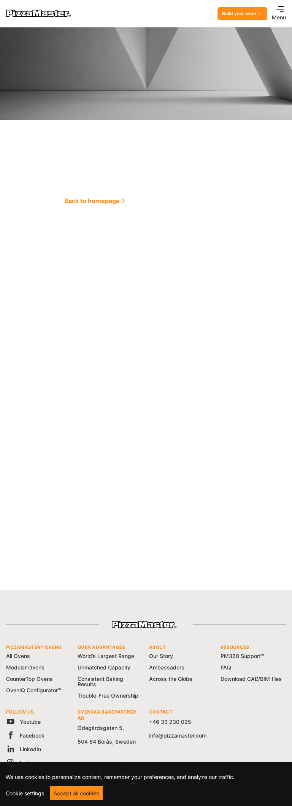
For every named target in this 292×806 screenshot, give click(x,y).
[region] (146, 784)
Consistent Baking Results (100, 681)
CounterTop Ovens (29, 679)
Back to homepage (92, 201)
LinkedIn (29, 749)
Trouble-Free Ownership (108, 695)
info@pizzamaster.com (177, 735)
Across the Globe (170, 679)
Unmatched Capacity (104, 667)
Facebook (31, 735)
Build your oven (239, 13)
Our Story (161, 656)
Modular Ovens (25, 667)
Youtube (29, 722)
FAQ (226, 667)
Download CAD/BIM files (251, 679)
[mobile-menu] (278, 10)
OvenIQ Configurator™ (33, 690)
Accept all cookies (76, 793)
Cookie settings (25, 793)
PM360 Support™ (242, 656)
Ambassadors (166, 667)
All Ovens (18, 656)
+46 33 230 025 (170, 722)
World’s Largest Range (106, 656)
